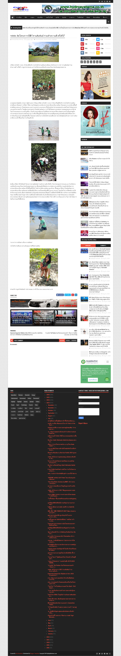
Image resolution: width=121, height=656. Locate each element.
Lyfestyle (32, 401)
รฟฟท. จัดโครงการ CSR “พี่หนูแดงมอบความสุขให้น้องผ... (61, 491)
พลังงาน (38, 411)
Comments (103, 245)
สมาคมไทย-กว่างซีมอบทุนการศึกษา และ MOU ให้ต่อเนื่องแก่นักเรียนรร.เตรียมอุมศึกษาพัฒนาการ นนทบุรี (99, 233)
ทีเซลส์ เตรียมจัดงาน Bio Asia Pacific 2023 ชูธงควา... (62, 453)
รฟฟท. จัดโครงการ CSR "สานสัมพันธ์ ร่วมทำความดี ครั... (60, 570)
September (51, 413)
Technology (24, 405)
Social (12, 405)
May (49, 623)
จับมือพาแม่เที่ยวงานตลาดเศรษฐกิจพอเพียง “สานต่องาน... (62, 428)
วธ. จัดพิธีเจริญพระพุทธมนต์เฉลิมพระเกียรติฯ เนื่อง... (61, 612)
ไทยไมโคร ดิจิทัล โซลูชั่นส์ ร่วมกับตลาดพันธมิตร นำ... (62, 595)
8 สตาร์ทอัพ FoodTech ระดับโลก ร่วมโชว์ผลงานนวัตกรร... (62, 470)
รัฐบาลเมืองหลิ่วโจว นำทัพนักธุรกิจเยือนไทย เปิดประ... (62, 532)
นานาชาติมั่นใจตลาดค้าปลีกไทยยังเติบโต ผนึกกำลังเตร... (62, 449)
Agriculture (13, 395)
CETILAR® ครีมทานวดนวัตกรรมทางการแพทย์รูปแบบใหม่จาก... (62, 545)
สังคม (88, 17)
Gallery (29, 398)
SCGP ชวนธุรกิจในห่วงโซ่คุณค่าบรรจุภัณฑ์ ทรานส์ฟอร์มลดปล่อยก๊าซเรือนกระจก (99, 153)
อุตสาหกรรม (22, 418)
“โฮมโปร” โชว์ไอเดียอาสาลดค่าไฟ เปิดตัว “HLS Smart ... (62, 587)
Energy (33, 395)
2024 (48, 400)
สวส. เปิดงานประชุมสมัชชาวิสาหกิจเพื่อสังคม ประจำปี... (61, 578)
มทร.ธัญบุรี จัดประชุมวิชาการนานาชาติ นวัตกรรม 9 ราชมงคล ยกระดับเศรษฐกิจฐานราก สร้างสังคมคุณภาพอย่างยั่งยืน (99, 176)
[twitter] (102, 1)
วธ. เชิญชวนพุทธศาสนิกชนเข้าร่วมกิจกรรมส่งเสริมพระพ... (62, 432)
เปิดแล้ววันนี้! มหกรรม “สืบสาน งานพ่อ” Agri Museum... (61, 616)
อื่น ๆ (104, 17)
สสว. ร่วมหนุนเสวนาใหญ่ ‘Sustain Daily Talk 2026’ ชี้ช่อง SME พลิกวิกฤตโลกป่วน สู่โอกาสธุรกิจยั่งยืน (66, 321)
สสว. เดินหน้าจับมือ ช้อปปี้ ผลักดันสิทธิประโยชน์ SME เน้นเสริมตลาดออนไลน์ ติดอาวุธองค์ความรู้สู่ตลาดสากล (99, 168)
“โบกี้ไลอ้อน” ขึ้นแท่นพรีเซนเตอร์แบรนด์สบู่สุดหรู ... (62, 499)
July (49, 418)
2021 (48, 640)
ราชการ (71, 17)
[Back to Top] (110, 654)
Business (21, 395)
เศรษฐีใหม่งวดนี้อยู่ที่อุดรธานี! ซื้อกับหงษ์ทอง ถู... (61, 421)
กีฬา (26, 17)
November (51, 408)
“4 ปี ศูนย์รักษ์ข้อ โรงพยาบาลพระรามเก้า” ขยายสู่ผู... (62, 608)
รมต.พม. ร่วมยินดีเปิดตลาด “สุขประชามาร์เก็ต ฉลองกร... (61, 541)
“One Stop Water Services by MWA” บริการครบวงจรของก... (61, 482)
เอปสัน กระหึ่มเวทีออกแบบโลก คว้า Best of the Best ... (61, 424)
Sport (18, 405)
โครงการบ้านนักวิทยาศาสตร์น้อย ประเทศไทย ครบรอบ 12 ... (61, 461)
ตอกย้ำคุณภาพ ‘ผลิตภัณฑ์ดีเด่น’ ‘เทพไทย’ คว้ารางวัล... (61, 520)
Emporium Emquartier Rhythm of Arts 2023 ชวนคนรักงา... (61, 574)
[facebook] (100, 1)
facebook (74, 340)
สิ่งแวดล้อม (96, 17)
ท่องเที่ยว (40, 17)
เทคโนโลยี (49, 17)
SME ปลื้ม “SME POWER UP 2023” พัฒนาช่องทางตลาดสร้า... (62, 512)
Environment (39, 39)
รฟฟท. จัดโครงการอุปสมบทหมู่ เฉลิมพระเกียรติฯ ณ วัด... (62, 457)
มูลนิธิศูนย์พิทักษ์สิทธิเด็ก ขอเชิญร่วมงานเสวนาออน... (61, 503)
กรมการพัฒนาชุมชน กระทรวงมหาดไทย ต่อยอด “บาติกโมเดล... (61, 495)
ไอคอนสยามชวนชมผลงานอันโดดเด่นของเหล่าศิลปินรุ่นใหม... (61, 524)
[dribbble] (105, 1)
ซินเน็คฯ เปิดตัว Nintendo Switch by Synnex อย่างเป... (62, 441)
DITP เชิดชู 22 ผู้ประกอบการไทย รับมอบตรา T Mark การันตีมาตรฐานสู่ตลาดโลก (99, 298)
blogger (62, 340)
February (51, 631)
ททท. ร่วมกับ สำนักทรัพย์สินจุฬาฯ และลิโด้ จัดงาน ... (62, 474)
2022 (48, 637)
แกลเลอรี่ (37, 408)
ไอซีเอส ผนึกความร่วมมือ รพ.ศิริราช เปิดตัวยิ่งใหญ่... (61, 507)
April (49, 626)
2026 (48, 395)
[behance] (110, 1)
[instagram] (107, 1)
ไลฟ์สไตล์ (80, 17)
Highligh (13, 401)
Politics (37, 401)
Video (36, 405)
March (50, 628)
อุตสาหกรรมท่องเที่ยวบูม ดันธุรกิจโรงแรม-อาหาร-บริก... (60, 516)
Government (47, 39)
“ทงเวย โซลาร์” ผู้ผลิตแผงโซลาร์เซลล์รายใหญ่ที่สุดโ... (62, 557)
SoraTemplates (19, 653)
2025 (48, 397)
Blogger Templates (34, 653)
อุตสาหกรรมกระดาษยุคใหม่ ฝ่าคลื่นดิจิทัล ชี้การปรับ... (61, 553)
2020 (48, 642)
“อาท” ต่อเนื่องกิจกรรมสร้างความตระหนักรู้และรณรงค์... (61, 591)
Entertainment (14, 398)
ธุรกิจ (57, 17)
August (50, 416)
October (50, 410)
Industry (25, 401)
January (50, 634)
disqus (68, 340)
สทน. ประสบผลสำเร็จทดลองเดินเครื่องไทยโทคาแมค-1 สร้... (62, 583)
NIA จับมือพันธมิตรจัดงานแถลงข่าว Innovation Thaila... (61, 603)
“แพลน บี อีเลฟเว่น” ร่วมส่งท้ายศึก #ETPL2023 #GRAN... (61, 562)
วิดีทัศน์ (26, 415)
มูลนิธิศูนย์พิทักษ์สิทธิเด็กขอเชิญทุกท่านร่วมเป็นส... (61, 528)
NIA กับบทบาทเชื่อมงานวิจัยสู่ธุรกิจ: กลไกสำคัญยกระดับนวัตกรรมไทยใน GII (100, 353)
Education (27, 395)
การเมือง (19, 17)
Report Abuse (83, 423)
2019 (48, 645)
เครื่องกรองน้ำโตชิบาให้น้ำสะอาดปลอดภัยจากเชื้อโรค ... (62, 436)
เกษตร (32, 17)
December (51, 405)
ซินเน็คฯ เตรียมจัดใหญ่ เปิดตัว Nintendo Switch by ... (61, 466)
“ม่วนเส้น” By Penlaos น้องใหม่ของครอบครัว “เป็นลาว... (61, 566)
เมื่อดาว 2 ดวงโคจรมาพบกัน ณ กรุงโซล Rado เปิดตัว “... (61, 445)
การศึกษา (20, 408)
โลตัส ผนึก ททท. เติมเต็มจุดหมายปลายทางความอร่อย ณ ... (61, 599)
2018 (48, 648)
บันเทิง (64, 17)
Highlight (99, 27)
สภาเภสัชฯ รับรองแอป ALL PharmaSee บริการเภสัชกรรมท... (61, 537)
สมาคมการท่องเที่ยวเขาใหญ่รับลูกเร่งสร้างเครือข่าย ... (61, 486)
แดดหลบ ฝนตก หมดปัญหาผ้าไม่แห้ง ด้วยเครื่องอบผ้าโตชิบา (62, 549)
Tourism (31, 405)
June (49, 620)
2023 (48, 403)
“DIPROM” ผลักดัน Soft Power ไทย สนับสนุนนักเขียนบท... (61, 478)
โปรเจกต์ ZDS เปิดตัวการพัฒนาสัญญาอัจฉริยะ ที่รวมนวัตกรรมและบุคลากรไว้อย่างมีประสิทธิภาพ (99, 184)
